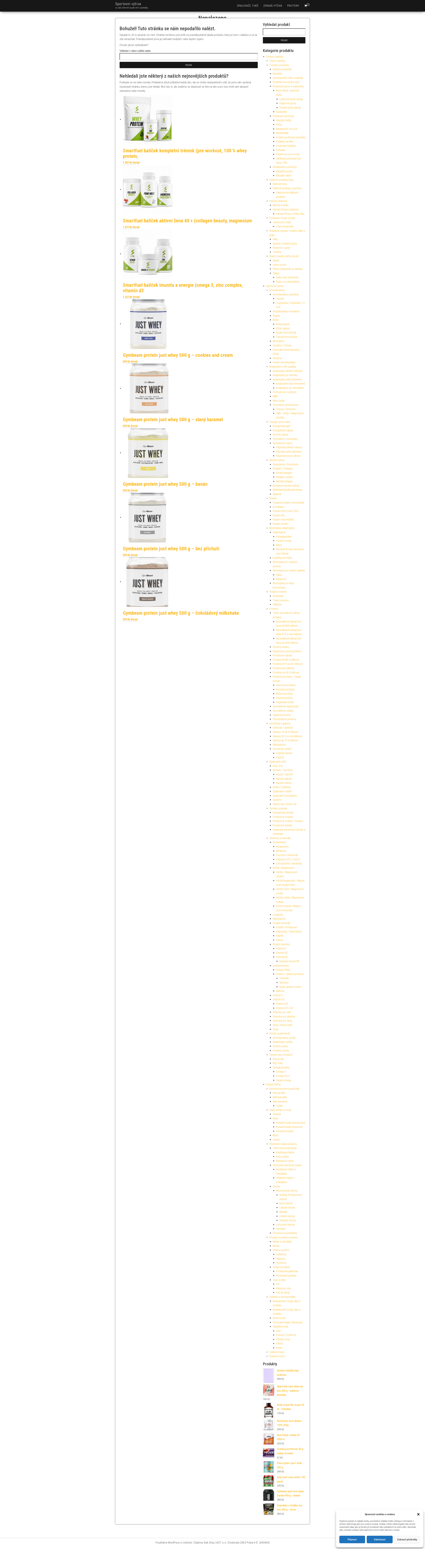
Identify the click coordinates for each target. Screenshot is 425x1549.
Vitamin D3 (278, 999)
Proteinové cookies (283, 816)
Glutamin (277, 358)
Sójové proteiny (284, 697)
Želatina (277, 494)
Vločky (276, 1139)
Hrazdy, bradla (283, 120)
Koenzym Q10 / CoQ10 (288, 859)
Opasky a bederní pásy (285, 243)
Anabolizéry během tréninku (287, 371)
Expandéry (281, 111)
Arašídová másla (285, 1152)
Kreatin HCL (279, 515)
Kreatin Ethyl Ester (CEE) (286, 511)
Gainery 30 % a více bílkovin (287, 736)
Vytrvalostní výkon (282, 443)
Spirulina (284, 982)
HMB (275, 396)
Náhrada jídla (280, 1097)
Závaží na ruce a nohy (287, 154)
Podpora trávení (277, 591)
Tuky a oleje (279, 1279)
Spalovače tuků (247, 5)
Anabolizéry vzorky (283, 1042)
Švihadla (280, 150)
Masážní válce (283, 175)
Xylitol (279, 1347)
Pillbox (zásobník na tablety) (288, 269)
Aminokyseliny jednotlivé (286, 294)
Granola (277, 1114)
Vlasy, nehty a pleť (282, 1025)
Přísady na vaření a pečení (283, 1237)
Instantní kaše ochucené (289, 1126)
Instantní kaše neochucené (290, 1122)
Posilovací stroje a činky (282, 218)
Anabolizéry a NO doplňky (282, 366)
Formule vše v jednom (285, 392)
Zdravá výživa (272, 5)
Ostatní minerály (281, 923)
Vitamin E (281, 948)
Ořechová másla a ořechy (283, 1144)
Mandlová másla (285, 1160)
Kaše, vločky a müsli (280, 1110)
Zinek (275, 1029)
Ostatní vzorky (280, 1046)
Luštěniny (281, 1254)
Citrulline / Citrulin (282, 345)
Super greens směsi (290, 986)
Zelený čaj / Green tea (284, 804)
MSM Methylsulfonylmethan (287, 489)
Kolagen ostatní (284, 477)
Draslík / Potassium (286, 927)
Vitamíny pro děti (282, 1012)
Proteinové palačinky (287, 1271)
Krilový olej (278, 1059)
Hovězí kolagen (284, 472)
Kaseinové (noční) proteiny (287, 651)
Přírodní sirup (283, 1339)
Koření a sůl (279, 1318)
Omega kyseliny (281, 1067)
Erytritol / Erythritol (286, 1335)
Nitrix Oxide (279, 400)
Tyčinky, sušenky (278, 808)
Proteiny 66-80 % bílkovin (286, 659)
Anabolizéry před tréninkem (287, 379)
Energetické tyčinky (283, 812)
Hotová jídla (279, 1092)
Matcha (280, 991)
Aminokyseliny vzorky (284, 1037)
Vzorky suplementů (279, 1033)
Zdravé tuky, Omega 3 (281, 1054)
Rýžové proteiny (284, 693)
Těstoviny (281, 1262)
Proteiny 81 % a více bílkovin (288, 663)
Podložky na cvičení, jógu (286, 82)
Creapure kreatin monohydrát (288, 502)
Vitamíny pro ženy (282, 1020)
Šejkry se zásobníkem (287, 281)
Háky (275, 239)
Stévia (279, 1343)
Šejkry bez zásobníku (287, 277)
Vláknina (277, 604)
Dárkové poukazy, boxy (281, 179)
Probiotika (278, 596)
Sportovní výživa (128, 4)
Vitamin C (278, 995)
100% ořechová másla (285, 1148)
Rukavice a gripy (281, 247)
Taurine (280, 298)
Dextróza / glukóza (283, 727)
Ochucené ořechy (285, 1224)
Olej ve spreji (283, 1292)
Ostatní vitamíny (281, 944)
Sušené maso (276, 1352)
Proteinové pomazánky (285, 1233)
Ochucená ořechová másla (287, 1165)
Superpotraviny (281, 965)
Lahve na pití (279, 264)
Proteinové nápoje (282, 655)
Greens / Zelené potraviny (290, 974)
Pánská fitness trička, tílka (290, 213)
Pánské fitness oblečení (285, 209)
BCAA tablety (283, 328)
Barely (276, 260)
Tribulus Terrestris (286, 409)
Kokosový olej (283, 1288)
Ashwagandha (283, 536)
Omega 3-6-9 (283, 1076)
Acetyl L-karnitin (284, 774)
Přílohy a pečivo (281, 1250)
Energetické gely (281, 426)
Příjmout (352, 1539)
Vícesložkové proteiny (284, 719)
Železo (279, 940)
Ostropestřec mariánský (289, 863)
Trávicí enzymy (281, 600)
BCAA (276, 319)
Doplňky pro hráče (282, 557)
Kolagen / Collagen (283, 468)
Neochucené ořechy (287, 1190)
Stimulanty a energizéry (285, 438)
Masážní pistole (284, 171)
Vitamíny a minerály (280, 838)
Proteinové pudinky (286, 1275)
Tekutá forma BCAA (286, 337)
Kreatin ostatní (280, 523)
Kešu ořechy (286, 1203)
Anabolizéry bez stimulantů (290, 383)
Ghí (277, 1284)
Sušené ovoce (277, 1356)
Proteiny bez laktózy (283, 668)
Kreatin (273, 498)
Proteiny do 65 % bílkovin (286, 672)
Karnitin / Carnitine (283, 770)
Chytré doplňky (277, 60)
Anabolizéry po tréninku (285, 375)
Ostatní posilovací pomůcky (290, 137)
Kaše (275, 1118)
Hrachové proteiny (286, 685)
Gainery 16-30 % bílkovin (285, 732)
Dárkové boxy (280, 184)
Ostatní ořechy (287, 1216)
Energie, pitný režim (279, 422)
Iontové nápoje (280, 434)
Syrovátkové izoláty (283, 710)
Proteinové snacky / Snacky (288, 821)
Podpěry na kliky (284, 141)
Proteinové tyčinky (282, 825)
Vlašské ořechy (287, 1220)
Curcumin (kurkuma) (287, 855)
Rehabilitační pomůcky (285, 167)
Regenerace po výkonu (288, 455)
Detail (136, 162)
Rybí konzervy (280, 1101)
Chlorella (284, 978)
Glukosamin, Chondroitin (285, 464)
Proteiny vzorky (281, 1050)
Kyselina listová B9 (289, 961)
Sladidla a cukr (280, 1326)
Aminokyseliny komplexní (286, 311)
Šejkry (276, 273)
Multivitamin (279, 918)
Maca (279, 545)
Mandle (283, 1211)
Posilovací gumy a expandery (288, 86)
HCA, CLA (278, 766)
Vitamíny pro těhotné (284, 1016)
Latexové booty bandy (291, 99)
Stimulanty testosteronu (286, 404)
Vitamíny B (281, 957)
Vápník (279, 935)
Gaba (279, 574)
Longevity (278, 914)
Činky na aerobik (285, 226)
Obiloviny (280, 1258)
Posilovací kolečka (286, 145)
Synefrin (277, 799)
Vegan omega (283, 1080)
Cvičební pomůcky (279, 65)
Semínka (280, 1228)
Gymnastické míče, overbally (288, 77)
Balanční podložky (282, 69)
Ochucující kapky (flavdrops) (288, 1322)
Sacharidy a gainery (280, 723)
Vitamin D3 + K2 (284, 1008)
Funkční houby (284, 540)
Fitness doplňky (274, 56)
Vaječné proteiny (282, 715)
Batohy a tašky (281, 205)
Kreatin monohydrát (283, 519)
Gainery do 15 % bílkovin (285, 740)
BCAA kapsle (283, 324)
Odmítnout (379, 1539)
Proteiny (293, 5)
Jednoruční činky (282, 222)
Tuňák (279, 1105)
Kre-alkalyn (278, 506)
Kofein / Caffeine (282, 787)
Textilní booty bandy (290, 107)
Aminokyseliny (277, 290)
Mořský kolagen (284, 481)
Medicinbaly (282, 133)
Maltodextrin (279, 744)
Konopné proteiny (285, 689)
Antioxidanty (279, 842)
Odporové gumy (287, 103)
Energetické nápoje (283, 430)
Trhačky (277, 252)
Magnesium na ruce (286, 128)
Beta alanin (279, 341)
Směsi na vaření (281, 1267)
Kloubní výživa (276, 460)
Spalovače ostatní (282, 791)
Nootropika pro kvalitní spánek (289, 570)
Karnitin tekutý (283, 782)
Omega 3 (281, 1071)
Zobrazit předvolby (407, 1539)
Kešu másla (282, 1156)
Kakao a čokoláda (282, 1241)
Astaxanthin (282, 846)
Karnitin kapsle (284, 778)
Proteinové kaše (284, 1131)
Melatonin (281, 579)
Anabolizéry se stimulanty (290, 387)
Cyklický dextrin (284, 753)
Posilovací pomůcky (283, 116)
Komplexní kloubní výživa (286, 485)
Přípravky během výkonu (289, 447)
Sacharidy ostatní (282, 748)
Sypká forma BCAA (286, 332)
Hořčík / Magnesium (283, 867)
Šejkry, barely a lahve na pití (284, 256)
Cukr (278, 1330)
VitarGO (280, 757)
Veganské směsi (285, 702)
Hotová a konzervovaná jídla (284, 1088)
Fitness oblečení (278, 201)
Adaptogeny (279, 532)
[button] (418, 1514)
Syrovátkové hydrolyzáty (286, 706)
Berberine (281, 850)
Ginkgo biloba (283, 969)
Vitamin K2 (282, 952)
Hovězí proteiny (281, 647)
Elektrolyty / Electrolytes (289, 931)
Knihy (279, 124)
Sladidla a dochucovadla (282, 1296)
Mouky (276, 1245)
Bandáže (277, 73)
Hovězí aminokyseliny (284, 362)
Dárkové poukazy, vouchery (287, 188)
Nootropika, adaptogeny (282, 528)
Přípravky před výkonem (289, 451)
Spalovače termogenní (285, 795)
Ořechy (276, 1186)
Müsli (275, 1135)
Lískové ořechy (287, 1207)
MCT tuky (278, 1063)
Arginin (276, 315)
